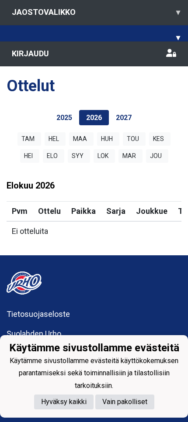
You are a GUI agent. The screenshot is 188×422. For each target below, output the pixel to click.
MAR (129, 155)
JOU (156, 155)
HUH (107, 138)
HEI (28, 155)
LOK (102, 155)
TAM (28, 138)
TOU (133, 138)
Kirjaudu (30, 53)
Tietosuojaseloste (38, 314)
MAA (80, 138)
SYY (78, 155)
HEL (54, 138)
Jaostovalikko (96, 12)
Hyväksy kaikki (64, 402)
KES (158, 138)
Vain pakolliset (124, 402)
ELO (52, 155)
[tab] (64, 117)
